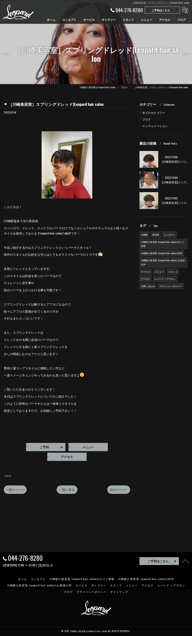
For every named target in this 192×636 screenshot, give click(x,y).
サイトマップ (119, 592)
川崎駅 (144, 234)
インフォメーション (155, 126)
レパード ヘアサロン (165, 278)
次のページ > (118, 489)
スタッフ (173, 271)
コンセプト (169, 234)
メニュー (159, 271)
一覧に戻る (67, 489)
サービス (145, 271)
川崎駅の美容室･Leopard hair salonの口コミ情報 (163, 244)
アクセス (145, 278)
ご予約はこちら (161, 10)
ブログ (7, 476)
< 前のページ (15, 489)
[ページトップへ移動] (185, 561)
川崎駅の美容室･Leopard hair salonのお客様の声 (163, 262)
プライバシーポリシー (170, 286)
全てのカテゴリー (153, 113)
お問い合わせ (148, 286)
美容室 (155, 234)
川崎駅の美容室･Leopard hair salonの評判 (162, 253)
